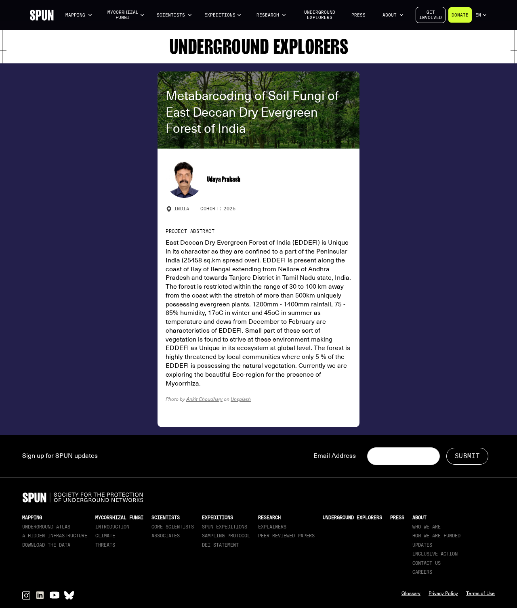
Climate (105, 536)
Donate (460, 15)
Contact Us (426, 563)
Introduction (112, 527)
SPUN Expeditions (224, 527)
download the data (46, 545)
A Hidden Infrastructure (54, 536)
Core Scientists (172, 527)
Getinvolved (430, 15)
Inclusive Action (435, 554)
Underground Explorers (319, 15)
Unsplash (241, 399)
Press (358, 15)
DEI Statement (220, 545)
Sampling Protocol (226, 536)
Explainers (272, 527)
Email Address (334, 456)
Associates (165, 536)
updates (422, 545)
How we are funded (436, 536)
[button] (79, 15)
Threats (105, 545)
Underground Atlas (46, 527)
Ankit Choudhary (204, 399)
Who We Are (426, 527)
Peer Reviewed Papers (286, 536)
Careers (422, 572)
